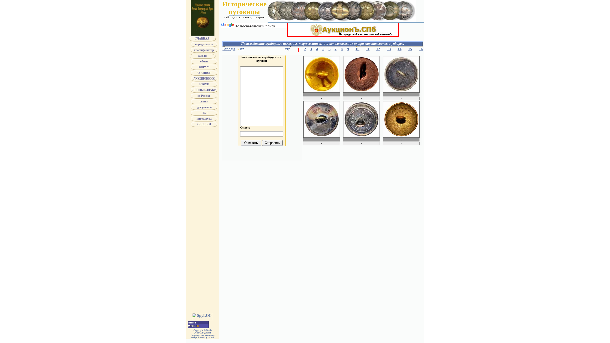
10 (357, 49)
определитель (204, 44)
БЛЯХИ (204, 84)
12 (378, 49)
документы (204, 107)
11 (368, 49)
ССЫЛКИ (204, 124)
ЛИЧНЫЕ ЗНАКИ (204, 90)
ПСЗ (204, 113)
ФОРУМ (204, 67)
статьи (204, 101)
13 (389, 49)
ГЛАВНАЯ (202, 38)
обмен (204, 61)
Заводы (229, 49)
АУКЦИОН (204, 73)
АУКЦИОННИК (204, 78)
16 (421, 49)
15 (410, 49)
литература (204, 118)
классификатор (204, 50)
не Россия (204, 95)
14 (400, 49)
